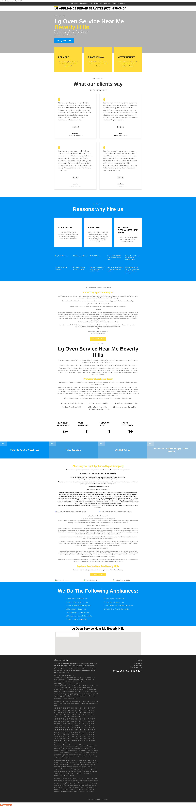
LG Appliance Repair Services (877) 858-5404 (90, 8)
